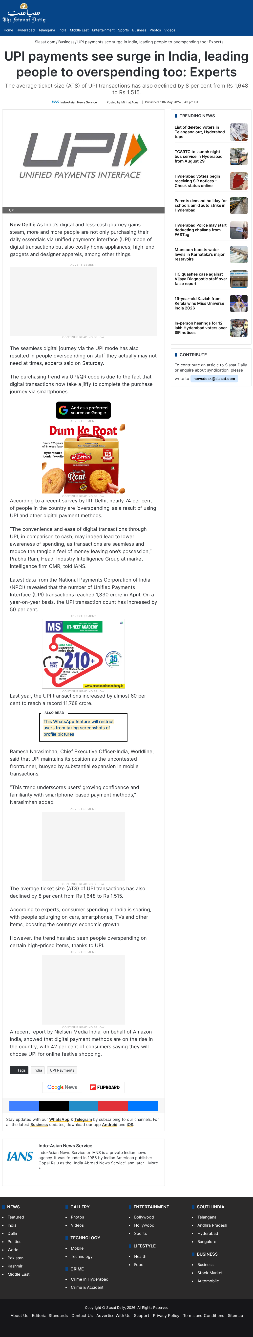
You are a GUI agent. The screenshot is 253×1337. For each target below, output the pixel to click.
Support (141, 1315)
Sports (123, 30)
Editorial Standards (50, 1315)
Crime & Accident (87, 1287)
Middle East (79, 30)
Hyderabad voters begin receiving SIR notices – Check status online (197, 181)
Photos (155, 30)
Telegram (83, 1119)
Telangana (46, 30)
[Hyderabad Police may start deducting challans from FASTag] (239, 230)
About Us (19, 1315)
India (62, 30)
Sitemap (235, 1315)
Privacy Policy (166, 1315)
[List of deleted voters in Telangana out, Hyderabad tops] (239, 132)
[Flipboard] (105, 1087)
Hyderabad (26, 30)
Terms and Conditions (203, 1315)
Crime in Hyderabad (89, 1279)
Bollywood (144, 1217)
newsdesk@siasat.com (214, 378)
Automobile (208, 1280)
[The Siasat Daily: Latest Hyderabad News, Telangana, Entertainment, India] (24, 13)
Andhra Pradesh (212, 1225)
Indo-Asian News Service (79, 102)
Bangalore (206, 1241)
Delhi (12, 1233)
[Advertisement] (83, 300)
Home (8, 30)
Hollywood (144, 1225)
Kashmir (15, 1266)
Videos (169, 30)
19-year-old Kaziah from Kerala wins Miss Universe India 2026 (199, 303)
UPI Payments (62, 1070)
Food (139, 1264)
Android (109, 1124)
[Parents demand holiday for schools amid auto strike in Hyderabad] (239, 205)
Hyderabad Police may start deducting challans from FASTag (201, 230)
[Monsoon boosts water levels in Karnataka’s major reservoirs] (239, 254)
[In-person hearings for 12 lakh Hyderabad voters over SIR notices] (239, 328)
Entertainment (103, 30)
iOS (130, 1124)
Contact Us (82, 1315)
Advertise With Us (113, 1315)
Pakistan (15, 1257)
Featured (16, 1217)
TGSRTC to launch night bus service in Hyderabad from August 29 (199, 156)
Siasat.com (44, 41)
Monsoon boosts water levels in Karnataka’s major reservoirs (200, 254)
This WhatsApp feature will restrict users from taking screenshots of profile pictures (78, 728)
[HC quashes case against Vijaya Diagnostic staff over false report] (239, 279)
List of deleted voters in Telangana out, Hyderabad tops (200, 132)
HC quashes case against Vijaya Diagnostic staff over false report (201, 279)
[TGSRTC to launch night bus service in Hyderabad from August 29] (239, 156)
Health (140, 1256)
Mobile (77, 1248)
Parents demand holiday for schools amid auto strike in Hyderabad (201, 205)
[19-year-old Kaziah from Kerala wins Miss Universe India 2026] (239, 303)
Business (139, 30)
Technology (82, 1256)
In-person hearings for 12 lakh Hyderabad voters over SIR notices (201, 328)
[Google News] (62, 1087)
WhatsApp (59, 1119)
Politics (14, 1241)
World (13, 1249)
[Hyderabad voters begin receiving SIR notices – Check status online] (239, 181)
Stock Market (210, 1272)
